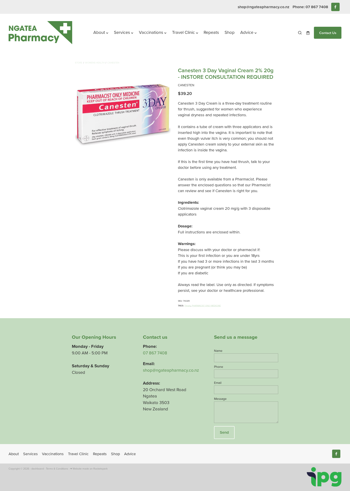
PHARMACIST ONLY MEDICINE (206, 306)
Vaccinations (151, 32)
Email (217, 382)
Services (122, 32)
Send (224, 432)
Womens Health (95, 62)
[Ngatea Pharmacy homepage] (42, 32)
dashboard (37, 468)
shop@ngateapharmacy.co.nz (263, 7)
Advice (247, 32)
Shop (230, 32)
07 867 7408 (155, 353)
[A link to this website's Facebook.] (335, 7)
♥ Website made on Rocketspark (89, 468)
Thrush (187, 306)
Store (78, 62)
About (99, 32)
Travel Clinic (184, 32)
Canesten (113, 62)
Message (220, 398)
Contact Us (327, 32)
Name (218, 350)
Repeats (211, 32)
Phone (218, 366)
